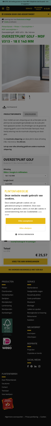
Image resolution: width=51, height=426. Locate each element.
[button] (25, 234)
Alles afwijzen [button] (25, 228)
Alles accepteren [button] (25, 221)
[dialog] (25, 213)
